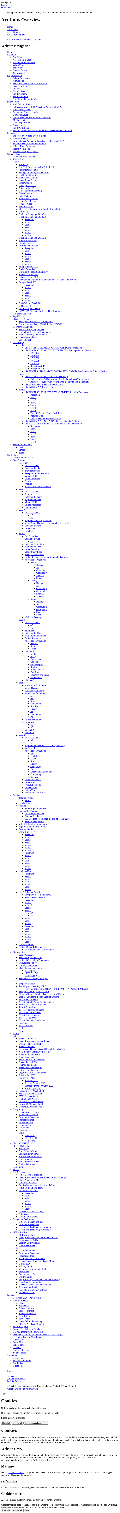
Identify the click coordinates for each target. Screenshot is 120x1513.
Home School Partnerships (31, 1321)
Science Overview (27, 1038)
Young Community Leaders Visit (34, 172)
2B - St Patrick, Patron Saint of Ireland (36, 1002)
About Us (11, 54)
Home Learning (32, 549)
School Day (24, 1303)
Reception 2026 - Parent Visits (27, 1298)
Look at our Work (33, 539)
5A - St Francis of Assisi (30, 1012)
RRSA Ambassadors (28, 177)
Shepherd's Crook (27, 983)
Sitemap (10, 1376)
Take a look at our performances (39, 949)
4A (31, 625)
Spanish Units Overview (30, 1243)
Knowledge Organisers (35, 559)
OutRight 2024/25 (27, 185)
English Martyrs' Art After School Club (37, 1185)
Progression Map (26, 1120)
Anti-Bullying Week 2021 (31, 303)
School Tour (18, 67)
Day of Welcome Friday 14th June (46, 413)
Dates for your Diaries (35, 544)
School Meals (25, 1318)
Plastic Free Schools (22, 319)
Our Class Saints (32, 512)
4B (31, 628)
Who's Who (18, 65)
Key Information (14, 75)
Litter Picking (25, 196)
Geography (41, 573)
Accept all (17, 1423)
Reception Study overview (37, 473)
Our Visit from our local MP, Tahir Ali (36, 167)
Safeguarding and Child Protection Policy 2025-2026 (37, 107)
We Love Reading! (33, 617)
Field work (30, 1140)
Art (37, 567)
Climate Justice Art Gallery (31, 1211)
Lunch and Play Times (29, 1154)
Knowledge (24, 1130)
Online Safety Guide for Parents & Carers (32, 117)
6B (31, 743)
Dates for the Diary (33, 633)
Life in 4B (29, 680)
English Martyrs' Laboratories (32, 1072)
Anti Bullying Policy (22, 104)
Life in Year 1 (31, 507)
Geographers (25, 1125)
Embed (22, 450)
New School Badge (22, 60)
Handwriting (24, 803)
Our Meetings (31, 201)
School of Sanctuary (22, 444)
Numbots (29, 531)
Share (21, 452)
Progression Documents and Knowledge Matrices (42, 1049)
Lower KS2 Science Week (31, 1101)
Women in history (27, 1292)
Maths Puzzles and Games (31, 968)
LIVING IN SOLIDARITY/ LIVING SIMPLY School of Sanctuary (56, 392)
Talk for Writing (26, 798)
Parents (10, 1295)
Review (34, 667)
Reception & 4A (38, 366)
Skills (21, 1133)
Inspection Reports (21, 86)
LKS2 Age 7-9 (31, 973)
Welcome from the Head (24, 62)
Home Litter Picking (28, 180)
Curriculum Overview (23, 457)
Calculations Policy (28, 963)
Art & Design (13, 32)
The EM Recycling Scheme (31, 329)
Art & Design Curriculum (30, 1174)
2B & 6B (34, 355)
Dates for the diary (33, 468)
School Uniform (26, 1308)
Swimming (24, 1148)
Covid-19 (17, 125)
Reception (29, 219)
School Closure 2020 (28, 274)
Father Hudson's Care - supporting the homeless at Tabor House (59, 379)
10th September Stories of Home (45, 418)
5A (31, 724)
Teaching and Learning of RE (32, 986)
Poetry (33, 656)
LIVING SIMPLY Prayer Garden (40, 387)
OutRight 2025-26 (27, 175)
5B (31, 727)
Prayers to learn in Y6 (35, 792)
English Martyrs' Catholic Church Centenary (39, 1279)
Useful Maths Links (28, 965)
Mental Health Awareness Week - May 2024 (39, 209)
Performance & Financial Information (30, 83)
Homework (30, 528)
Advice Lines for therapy (24, 146)
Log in (4, 5)
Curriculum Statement (29, 1117)
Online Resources (33, 505)
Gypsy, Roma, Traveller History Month (37, 1261)
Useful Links (19, 91)
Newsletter (30, 630)
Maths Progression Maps (30, 957)
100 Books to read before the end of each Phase (47, 819)
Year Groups (19, 460)
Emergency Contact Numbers (26, 112)
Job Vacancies (19, 73)
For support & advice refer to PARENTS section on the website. (42, 130)
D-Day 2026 (24, 1263)
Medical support (20, 1326)
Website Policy (14, 1381)
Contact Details (20, 70)
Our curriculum (26, 1159)
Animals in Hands (27, 1057)
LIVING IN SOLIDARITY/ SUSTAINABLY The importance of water (58, 350)
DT (32, 696)
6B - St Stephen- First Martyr (32, 1020)
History (39, 565)
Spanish (40, 575)
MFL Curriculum (27, 1235)
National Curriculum (28, 1114)
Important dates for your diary (38, 520)
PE (31, 711)
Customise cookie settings (36, 1423)
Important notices (33, 470)
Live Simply (18, 342)
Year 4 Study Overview (35, 635)
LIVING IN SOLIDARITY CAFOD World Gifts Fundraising (53, 347)
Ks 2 (21, 1031)
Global (22, 345)
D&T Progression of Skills (31, 1222)
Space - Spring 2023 (34, 1088)
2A (31, 515)
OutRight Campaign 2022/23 (32, 217)
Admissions (18, 81)
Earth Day (23, 164)
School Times (19, 1345)
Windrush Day (25, 1277)
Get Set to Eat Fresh (22, 313)
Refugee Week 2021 (28, 282)
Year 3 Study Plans (33, 552)
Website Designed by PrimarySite (22, 1389)
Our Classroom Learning (30, 190)
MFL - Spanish (20, 1232)
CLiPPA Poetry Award (29, 892)
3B (31, 541)
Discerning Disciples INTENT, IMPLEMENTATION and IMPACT (56, 989)
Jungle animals (37, 669)
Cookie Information (16, 1378)
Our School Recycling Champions (34, 332)
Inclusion (11, 133)
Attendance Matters (22, 109)
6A (31, 740)
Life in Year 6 (31, 790)
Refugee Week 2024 (28, 266)
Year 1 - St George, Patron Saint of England (39, 997)
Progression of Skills (28, 1240)
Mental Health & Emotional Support (29, 143)
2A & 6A (34, 353)
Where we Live (26, 1122)
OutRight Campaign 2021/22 (32, 238)
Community (12, 1355)
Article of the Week (28, 188)
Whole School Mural (28, 1190)
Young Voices (19, 1352)
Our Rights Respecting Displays (33, 272)
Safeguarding (13, 101)
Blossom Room (26, 1025)
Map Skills (30, 1135)
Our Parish (18, 1363)
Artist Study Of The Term (31, 1188)
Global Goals (25, 306)
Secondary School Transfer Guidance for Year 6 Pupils (38, 1334)
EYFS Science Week (28, 1096)
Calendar (17, 1347)
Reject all (6, 1423)
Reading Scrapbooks (34, 821)
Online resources (32, 478)
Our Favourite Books (34, 813)
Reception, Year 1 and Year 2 (38, 894)
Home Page (6, 7)
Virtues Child (19, 159)
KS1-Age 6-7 (31, 970)
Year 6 (28, 235)
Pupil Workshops (21, 128)
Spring (33, 580)
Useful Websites (26, 944)
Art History (24, 1214)
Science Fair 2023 (27, 1075)
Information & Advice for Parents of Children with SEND (39, 141)
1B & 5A (34, 363)
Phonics (28, 484)
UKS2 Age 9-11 (32, 976)
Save (27, 1510)
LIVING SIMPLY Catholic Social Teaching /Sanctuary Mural (53, 423)
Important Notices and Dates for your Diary (45, 745)
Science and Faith (27, 1046)
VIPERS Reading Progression (33, 824)
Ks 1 (21, 1028)
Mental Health (19, 120)
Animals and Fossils (28, 1065)
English (33, 756)
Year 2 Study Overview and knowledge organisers (48, 523)
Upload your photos (28, 337)
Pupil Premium (20, 94)
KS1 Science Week (28, 1099)
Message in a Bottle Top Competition (36, 321)
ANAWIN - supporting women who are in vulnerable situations (59, 382)
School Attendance (27, 1313)
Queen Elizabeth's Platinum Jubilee (35, 1284)
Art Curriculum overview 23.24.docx (24, 39)
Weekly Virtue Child (34, 554)
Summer (34, 599)
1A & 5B (34, 358)
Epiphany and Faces (39, 675)
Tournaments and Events (30, 1156)
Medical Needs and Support (31, 1324)
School (22, 389)
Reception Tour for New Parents (28, 1337)
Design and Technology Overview (35, 1229)
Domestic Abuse (20, 115)
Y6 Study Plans (32, 748)
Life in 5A (29, 730)
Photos (28, 481)
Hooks (28, 800)
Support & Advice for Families (27, 1329)
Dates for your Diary (34, 690)
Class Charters (25, 183)
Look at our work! (33, 525)
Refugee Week (25, 204)
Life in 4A (29, 651)
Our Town (35, 672)
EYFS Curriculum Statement (38, 486)
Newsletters (24, 1316)
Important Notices (33, 499)
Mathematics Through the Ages (33, 978)
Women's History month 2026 (32, 1269)
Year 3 (28, 227)
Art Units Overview (16, 34)
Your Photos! (25, 340)
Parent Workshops (21, 149)
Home (10, 27)
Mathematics (19, 952)
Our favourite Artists (28, 1216)
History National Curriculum (32, 1258)
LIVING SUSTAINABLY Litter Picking (44, 384)
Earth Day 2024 (26, 211)
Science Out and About (29, 1054)
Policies (16, 88)
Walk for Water (26, 206)
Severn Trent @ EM (28, 1062)
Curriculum (12, 29)
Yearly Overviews (27, 955)
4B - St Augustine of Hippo (31, 1010)
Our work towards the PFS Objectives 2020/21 (40, 324)
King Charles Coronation (30, 1282)
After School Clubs (28, 1151)
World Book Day (27, 832)
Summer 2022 (31, 1080)
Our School (18, 57)
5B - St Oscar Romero (29, 1015)
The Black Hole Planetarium (32, 1059)
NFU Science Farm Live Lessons (34, 1051)
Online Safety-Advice (23, 1350)
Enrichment (24, 1271)
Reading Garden (26, 829)
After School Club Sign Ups (26, 99)
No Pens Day (25, 871)
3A (31, 913)
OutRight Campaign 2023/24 (32, 214)
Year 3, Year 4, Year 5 (35, 897)
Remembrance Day (28, 1274)
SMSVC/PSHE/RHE (23, 1143)
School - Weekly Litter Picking (33, 334)
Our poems (35, 659)
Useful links (24, 1127)
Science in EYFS (27, 1078)
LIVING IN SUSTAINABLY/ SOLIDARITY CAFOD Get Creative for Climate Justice (66, 371)
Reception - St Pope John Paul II (34, 991)
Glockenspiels (36, 664)
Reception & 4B (38, 368)
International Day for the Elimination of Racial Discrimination (47, 279)
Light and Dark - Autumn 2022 (39, 1086)
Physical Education (22, 1146)
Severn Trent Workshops (30, 1067)
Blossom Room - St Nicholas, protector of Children (42, 994)
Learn (21, 447)
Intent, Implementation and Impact (34, 1041)
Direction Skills (32, 1138)
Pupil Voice (18, 316)
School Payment (26, 1311)
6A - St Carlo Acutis (28, 1017)
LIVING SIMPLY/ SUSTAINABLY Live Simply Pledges (52, 421)
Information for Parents (35, 685)
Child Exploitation (21, 122)
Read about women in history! (33, 1290)
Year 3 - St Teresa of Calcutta (32, 1004)
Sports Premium (20, 96)
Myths (33, 654)
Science (39, 578)
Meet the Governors (22, 1360)
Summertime (36, 677)
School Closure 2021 (28, 277)
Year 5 (28, 232)
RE (32, 716)
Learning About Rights (29, 245)
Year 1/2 (28, 905)
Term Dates (24, 1305)
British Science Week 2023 (31, 1091)
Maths (33, 758)
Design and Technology (41, 771)
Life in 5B (29, 732)
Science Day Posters (28, 1070)
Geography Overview (29, 1112)
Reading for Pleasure (28, 811)
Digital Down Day (27, 269)
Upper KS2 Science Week (31, 1106)
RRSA (16, 162)
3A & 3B (34, 361)
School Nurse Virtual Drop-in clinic (29, 135)
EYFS (16, 1033)
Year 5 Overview (32, 688)
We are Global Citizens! (30, 1044)
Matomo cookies (16, 1472)
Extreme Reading (33, 816)
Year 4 (28, 230)
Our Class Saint (32, 465)
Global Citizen (13, 154)
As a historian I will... (29, 1287)
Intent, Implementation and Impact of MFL (38, 1237)
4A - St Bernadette (27, 1007)
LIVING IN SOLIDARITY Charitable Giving (46, 376)
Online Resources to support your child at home (47, 557)
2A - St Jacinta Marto (28, 999)
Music (16, 1169)
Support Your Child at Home (32, 826)
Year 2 (28, 224)
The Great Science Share (30, 1093)
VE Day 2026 (25, 1266)
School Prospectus (21, 78)
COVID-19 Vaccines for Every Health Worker (40, 311)
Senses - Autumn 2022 (35, 1083)
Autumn (34, 562)
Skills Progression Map (29, 1161)
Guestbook (18, 1366)
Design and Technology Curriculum (35, 1227)
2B (31, 518)
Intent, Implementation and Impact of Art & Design (42, 1177)
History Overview (27, 1250)
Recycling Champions (23, 327)
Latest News (18, 1342)
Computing (41, 570)
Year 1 (28, 222)
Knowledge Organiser (35, 693)
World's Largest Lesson (29, 308)
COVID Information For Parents (28, 1332)
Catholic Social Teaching (24, 156)
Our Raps (34, 662)
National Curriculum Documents (34, 960)
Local (21, 374)
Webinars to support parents (25, 151)
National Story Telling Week (32, 947)
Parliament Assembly (28, 170)
